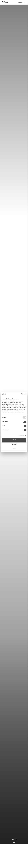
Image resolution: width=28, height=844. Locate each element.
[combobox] (20, 2)
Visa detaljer (21, 435)
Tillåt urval (14, 444)
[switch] (24, 422)
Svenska (20, 2)
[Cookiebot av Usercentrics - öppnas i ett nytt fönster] (20, 394)
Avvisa (14, 448)
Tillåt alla (14, 439)
